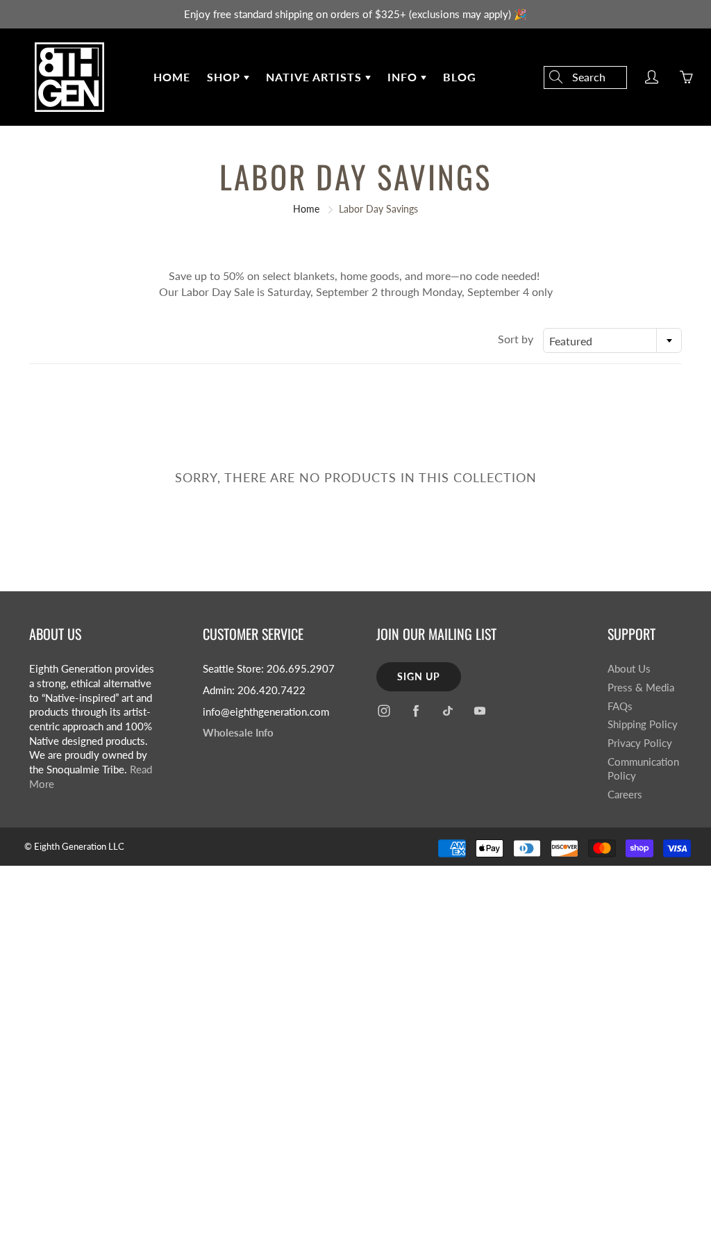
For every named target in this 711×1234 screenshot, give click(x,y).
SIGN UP (418, 676)
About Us (629, 669)
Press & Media (641, 687)
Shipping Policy (643, 724)
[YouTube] (479, 710)
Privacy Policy (640, 743)
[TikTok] (447, 710)
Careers (625, 794)
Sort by (515, 338)
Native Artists (315, 76)
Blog (459, 76)
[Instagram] (383, 710)
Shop (225, 76)
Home (171, 76)
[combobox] (612, 340)
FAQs (620, 706)
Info (404, 76)
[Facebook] (415, 710)
